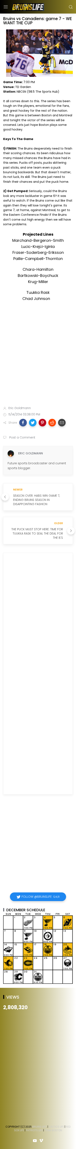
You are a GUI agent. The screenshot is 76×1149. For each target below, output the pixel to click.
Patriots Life (34, 1130)
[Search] (71, 7)
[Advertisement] (38, 359)
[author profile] (11, 453)
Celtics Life (56, 1126)
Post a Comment (21, 437)
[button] (23, 422)
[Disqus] (38, 617)
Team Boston (53, 1130)
